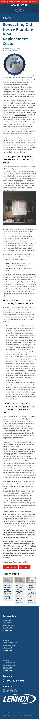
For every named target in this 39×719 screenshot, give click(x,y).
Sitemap (29, 715)
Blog (7, 17)
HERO (11, 544)
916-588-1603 (7, 628)
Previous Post (10, 567)
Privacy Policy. (22, 715)
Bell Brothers (24, 537)
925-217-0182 (7, 668)
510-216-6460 (7, 648)
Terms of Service (12, 715)
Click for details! (33, 1)
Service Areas (8, 630)
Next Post (24, 567)
